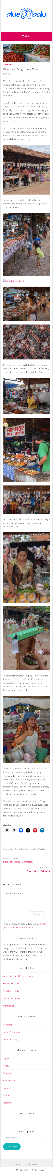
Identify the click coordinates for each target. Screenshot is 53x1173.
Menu (28, 36)
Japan (6, 1058)
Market (34, 849)
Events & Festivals (11, 983)
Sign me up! (11, 1146)
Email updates (26, 1131)
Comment (37, 914)
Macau (6, 1065)
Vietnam (7, 1102)
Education (7, 1024)
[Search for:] (26, 1121)
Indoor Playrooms (11, 1032)
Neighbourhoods (11, 991)
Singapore (8, 1073)
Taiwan (6, 1087)
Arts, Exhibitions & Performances (18, 976)
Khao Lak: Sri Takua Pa (38, 869)
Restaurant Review (11, 998)
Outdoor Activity (10, 1039)
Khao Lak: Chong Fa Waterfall (18, 860)
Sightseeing (8, 1005)
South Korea (9, 1080)
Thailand (8, 64)
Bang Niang (15, 849)
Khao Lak (25, 849)
